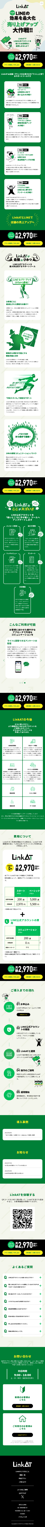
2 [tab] (22, 682)
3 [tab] (24, 682)
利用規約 (22, 1513)
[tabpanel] (22, 657)
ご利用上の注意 (22, 1517)
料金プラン (22, 1478)
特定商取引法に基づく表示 (22, 1510)
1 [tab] (20, 682)
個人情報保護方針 (22, 1507)
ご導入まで (22, 1482)
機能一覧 (22, 1475)
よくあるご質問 (22, 1490)
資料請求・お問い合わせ (33, 65)
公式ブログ (22, 1493)
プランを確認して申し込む (11, 65)
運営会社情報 (22, 1504)
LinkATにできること (22, 1471)
